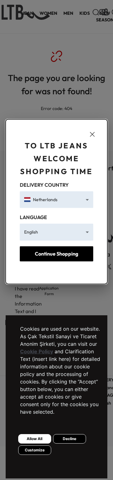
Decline (69, 438)
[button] (56, 199)
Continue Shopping (56, 254)
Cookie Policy (36, 351)
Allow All (34, 438)
